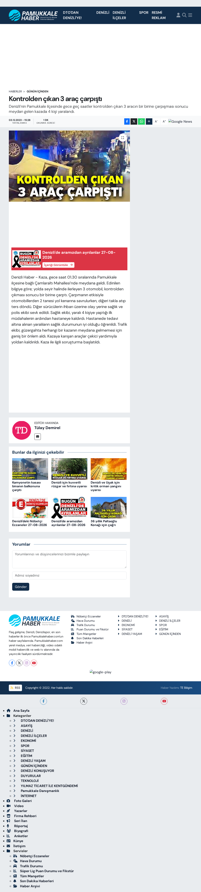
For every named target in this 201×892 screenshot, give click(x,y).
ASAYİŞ (164, 616)
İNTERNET (28, 796)
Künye (18, 841)
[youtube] (164, 701)
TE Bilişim (186, 688)
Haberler (15, 91)
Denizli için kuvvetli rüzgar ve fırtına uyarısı (69, 484)
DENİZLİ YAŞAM (132, 634)
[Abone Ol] (180, 121)
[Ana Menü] (190, 15)
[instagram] (124, 701)
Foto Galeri (22, 801)
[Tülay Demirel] (21, 430)
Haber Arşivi (84, 643)
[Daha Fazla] (149, 121)
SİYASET (127, 629)
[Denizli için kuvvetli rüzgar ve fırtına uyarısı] (69, 468)
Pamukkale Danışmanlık (39, 791)
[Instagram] (26, 663)
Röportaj (20, 826)
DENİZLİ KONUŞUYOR (37, 771)
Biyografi (20, 831)
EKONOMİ (128, 625)
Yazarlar (20, 811)
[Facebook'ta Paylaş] (127, 121)
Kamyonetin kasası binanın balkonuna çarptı (26, 486)
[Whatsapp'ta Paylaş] (141, 121)
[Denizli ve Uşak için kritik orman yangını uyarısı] (109, 468)
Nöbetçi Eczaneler (89, 616)
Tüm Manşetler (86, 634)
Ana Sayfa (21, 710)
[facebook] (43, 701)
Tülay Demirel (47, 427)
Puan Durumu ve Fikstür (93, 629)
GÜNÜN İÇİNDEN (37, 91)
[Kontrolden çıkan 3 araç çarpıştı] (69, 166)
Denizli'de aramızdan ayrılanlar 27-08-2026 (68, 523)
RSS (17, 688)
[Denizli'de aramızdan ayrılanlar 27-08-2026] (69, 507)
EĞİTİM (163, 629)
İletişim (19, 846)
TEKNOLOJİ (29, 781)
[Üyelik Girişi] (178, 15)
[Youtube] (34, 663)
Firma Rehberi (25, 816)
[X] (19, 663)
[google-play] (100, 672)
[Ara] (184, 15)
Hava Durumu (86, 621)
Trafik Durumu (86, 625)
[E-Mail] (37, 436)
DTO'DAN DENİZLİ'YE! (72, 15)
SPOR (143, 12)
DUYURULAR (30, 776)
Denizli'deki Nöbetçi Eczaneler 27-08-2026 (29, 523)
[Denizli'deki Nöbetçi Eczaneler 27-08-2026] (30, 507)
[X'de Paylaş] (134, 121)
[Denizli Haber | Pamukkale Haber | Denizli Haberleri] (33, 15)
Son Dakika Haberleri (90, 638)
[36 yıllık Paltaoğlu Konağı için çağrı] (109, 507)
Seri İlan (20, 821)
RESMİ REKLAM (159, 15)
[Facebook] (12, 663)
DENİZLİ (102, 12)
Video (18, 806)
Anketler (20, 836)
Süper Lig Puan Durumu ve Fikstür (47, 871)
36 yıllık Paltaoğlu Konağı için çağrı (104, 523)
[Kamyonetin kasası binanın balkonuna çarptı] (30, 468)
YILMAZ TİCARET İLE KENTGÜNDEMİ (49, 786)
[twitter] (83, 701)
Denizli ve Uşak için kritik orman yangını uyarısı (106, 486)
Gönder (21, 587)
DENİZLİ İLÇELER (119, 15)
